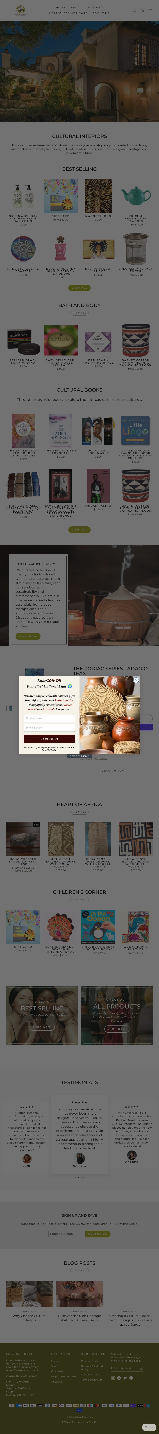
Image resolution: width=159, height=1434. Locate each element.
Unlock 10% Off (49, 739)
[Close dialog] (136, 680)
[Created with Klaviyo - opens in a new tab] (79, 756)
